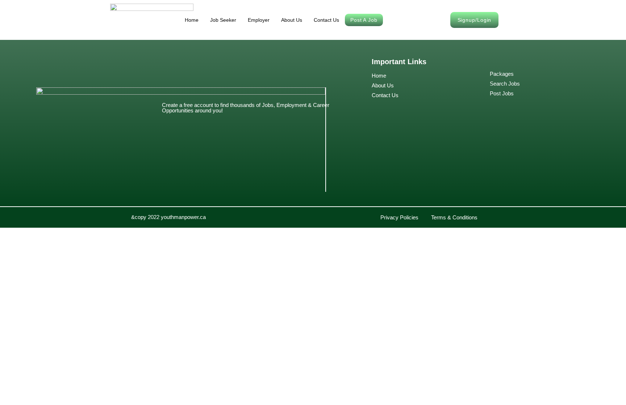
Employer (259, 20)
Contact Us (326, 20)
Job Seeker (223, 20)
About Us (291, 20)
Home (192, 20)
